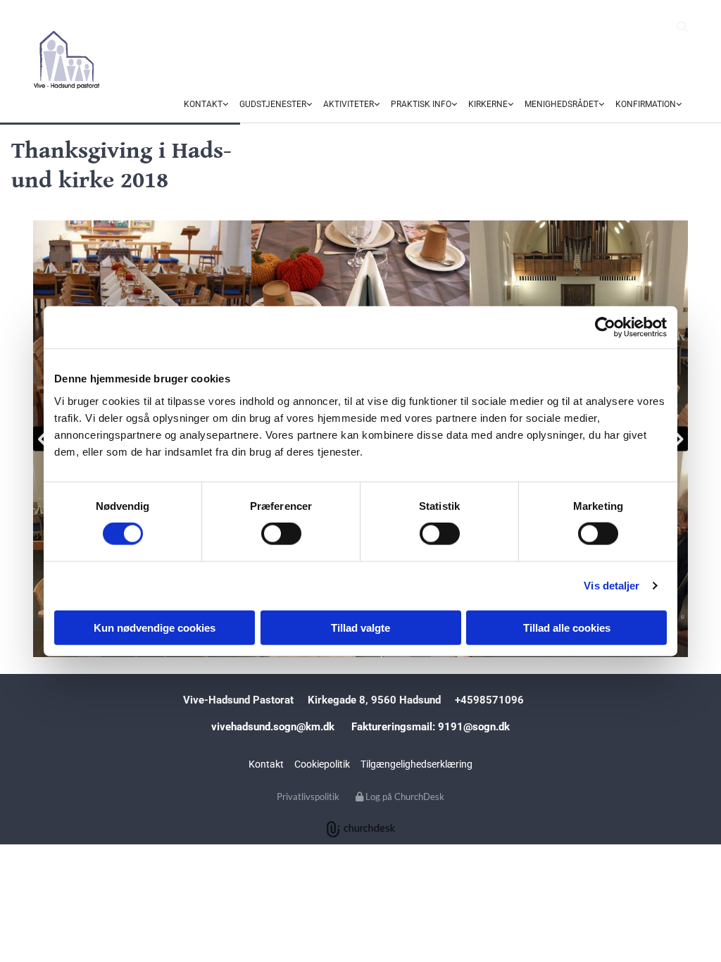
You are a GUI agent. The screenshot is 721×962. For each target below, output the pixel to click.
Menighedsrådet (561, 104)
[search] (682, 26)
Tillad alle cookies (566, 627)
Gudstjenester (272, 104)
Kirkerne (488, 104)
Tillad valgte (360, 627)
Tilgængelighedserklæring (416, 764)
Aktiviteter (348, 104)
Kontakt (203, 104)
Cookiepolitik (322, 764)
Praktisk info (421, 104)
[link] (206, 105)
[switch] (281, 534)
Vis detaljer (611, 586)
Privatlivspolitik (308, 796)
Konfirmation (645, 104)
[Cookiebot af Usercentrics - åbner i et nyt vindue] (605, 327)
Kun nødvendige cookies (154, 627)
